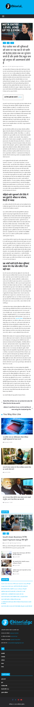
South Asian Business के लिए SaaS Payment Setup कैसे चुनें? (15, 538)
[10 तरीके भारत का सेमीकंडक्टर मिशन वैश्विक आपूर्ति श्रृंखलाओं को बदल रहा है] (17, 419)
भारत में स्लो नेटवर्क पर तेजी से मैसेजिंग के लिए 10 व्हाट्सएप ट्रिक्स (14, 596)
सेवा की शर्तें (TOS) (5, 689)
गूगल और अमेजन (19, 318)
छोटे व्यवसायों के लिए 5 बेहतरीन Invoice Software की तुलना (21, 562)
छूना (2, 682)
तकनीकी (12, 42)
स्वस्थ (2, 666)
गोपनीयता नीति (4, 685)
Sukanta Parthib (14, 633)
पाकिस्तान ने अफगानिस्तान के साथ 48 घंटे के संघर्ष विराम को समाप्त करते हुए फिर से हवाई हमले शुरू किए (17, 408)
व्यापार (4, 533)
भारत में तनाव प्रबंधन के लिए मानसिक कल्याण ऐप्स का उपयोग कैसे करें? (17, 468)
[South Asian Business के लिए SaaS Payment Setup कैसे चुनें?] (17, 523)
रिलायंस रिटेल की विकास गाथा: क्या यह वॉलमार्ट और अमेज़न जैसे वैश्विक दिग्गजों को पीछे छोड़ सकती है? (17, 402)
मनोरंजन (3, 660)
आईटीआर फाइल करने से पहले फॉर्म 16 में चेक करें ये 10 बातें (22, 570)
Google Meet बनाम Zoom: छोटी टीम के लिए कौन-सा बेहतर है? (21, 553)
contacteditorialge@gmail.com (16, 643)
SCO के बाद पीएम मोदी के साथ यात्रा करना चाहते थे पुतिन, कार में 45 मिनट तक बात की (17, 498)
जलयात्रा (3, 656)
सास (7, 533)
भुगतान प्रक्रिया (4, 692)
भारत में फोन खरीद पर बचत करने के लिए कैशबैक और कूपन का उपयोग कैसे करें (16, 606)
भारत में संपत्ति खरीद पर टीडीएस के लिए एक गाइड (11, 599)
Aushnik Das (14, 636)
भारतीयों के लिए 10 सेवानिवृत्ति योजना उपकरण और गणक (12, 594)
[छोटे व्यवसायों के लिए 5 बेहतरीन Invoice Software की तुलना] (6, 563)
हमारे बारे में (3, 679)
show (20, 97)
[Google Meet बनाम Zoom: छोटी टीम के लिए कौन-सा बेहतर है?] (6, 555)
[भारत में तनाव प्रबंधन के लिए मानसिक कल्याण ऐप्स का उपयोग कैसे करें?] (17, 449)
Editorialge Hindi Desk (18, 66)
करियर (4, 42)
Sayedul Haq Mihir (15, 639)
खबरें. (8, 42)
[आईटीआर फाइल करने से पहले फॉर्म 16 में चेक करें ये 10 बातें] (6, 572)
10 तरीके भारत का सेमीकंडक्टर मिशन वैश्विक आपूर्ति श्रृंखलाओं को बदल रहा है (15, 438)
